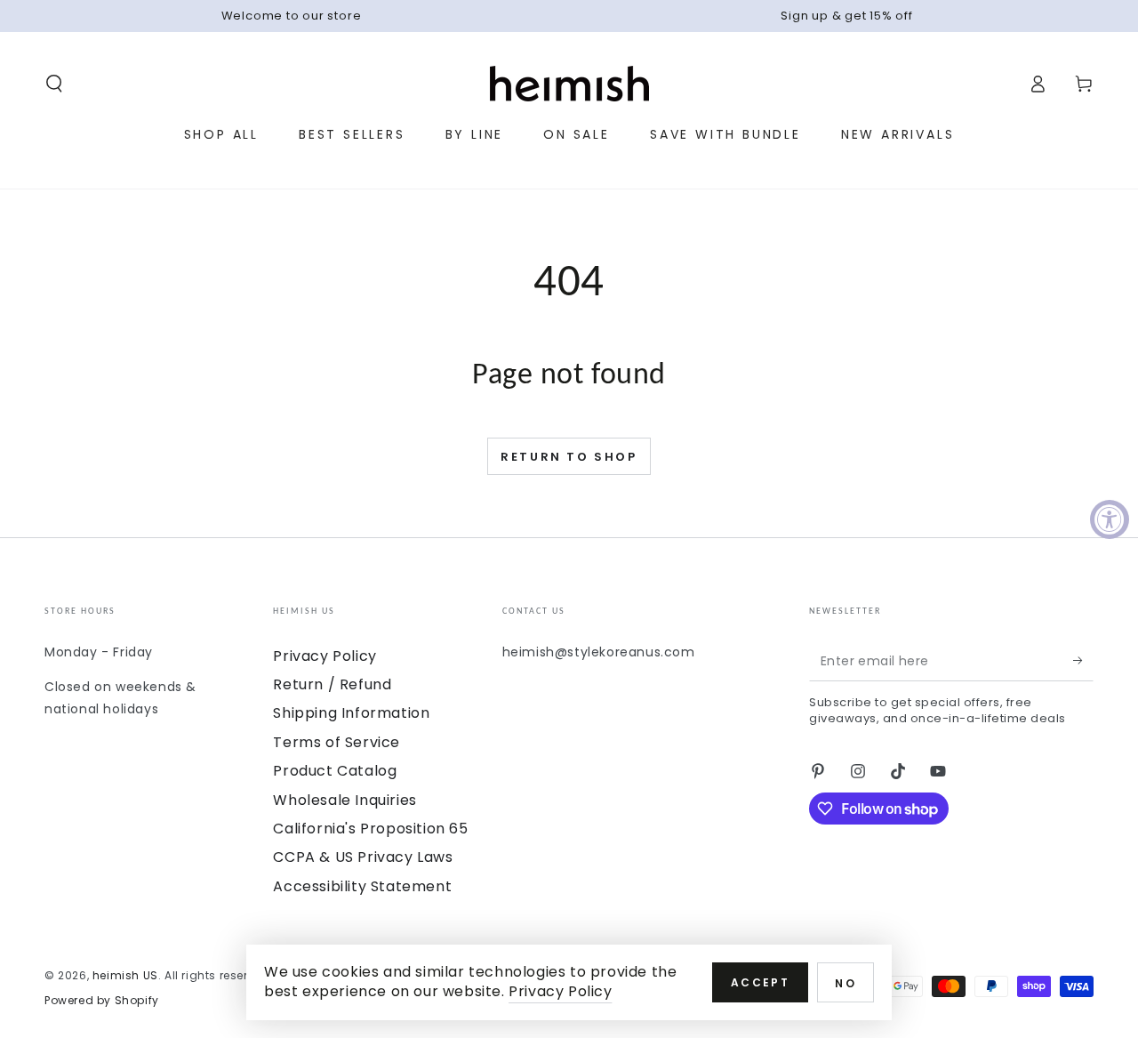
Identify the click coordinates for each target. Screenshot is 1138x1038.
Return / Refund (332, 684)
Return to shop (569, 456)
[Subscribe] (1083, 660)
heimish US (125, 975)
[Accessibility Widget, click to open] (1109, 519)
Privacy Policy (324, 656)
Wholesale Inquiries (344, 800)
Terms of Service (336, 742)
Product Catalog (335, 770)
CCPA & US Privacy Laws (363, 857)
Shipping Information (351, 713)
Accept (760, 982)
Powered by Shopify (101, 1001)
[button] (54, 83)
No (845, 983)
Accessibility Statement (362, 886)
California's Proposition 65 (370, 828)
